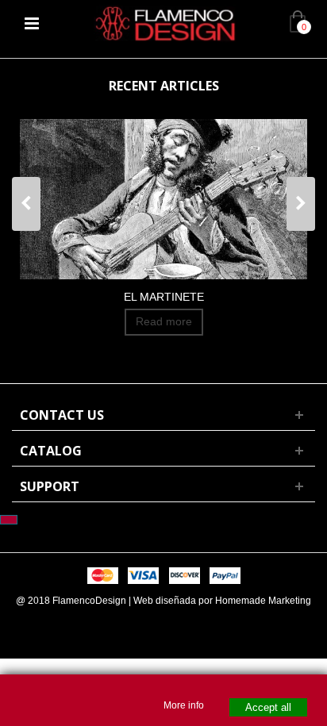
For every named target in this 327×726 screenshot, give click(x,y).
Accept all (268, 707)
